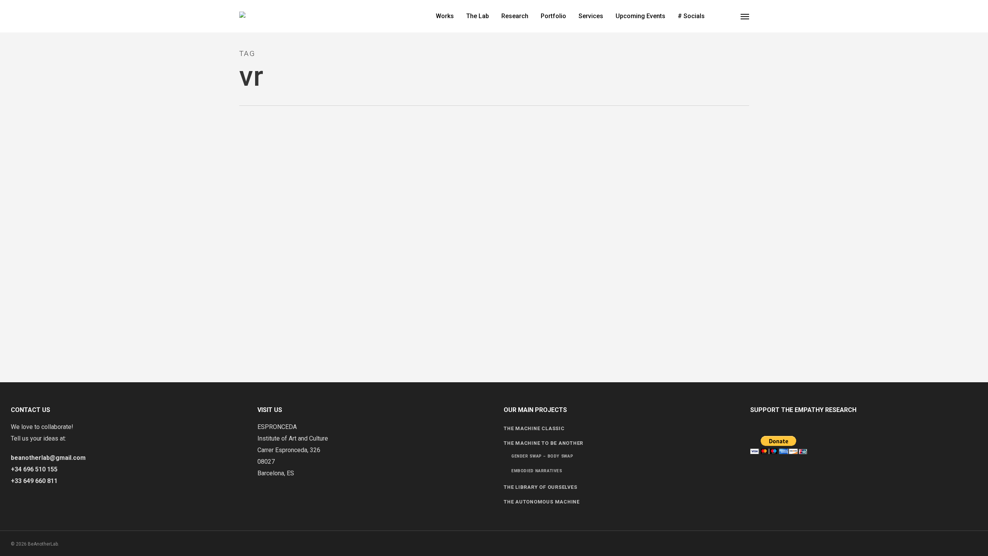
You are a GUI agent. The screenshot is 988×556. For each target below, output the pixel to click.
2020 (19, 171)
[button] (745, 16)
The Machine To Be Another (543, 443)
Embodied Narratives (536, 470)
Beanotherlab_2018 (36, 150)
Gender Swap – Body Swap (542, 456)
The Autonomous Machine (542, 502)
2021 (19, 133)
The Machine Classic (534, 428)
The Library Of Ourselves (540, 487)
